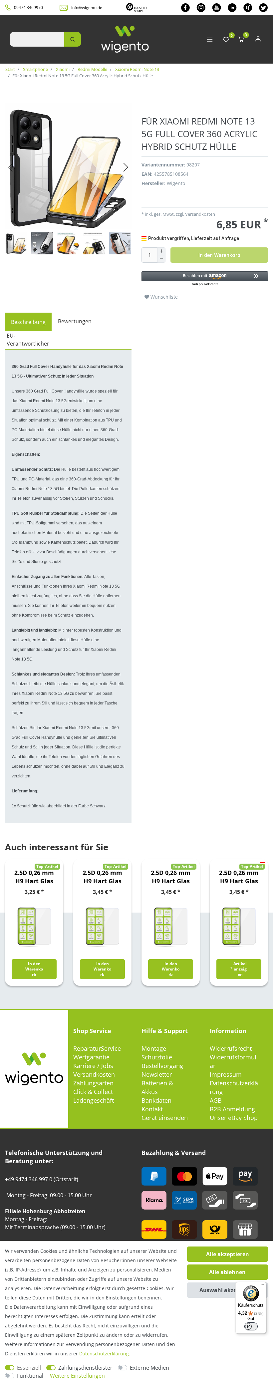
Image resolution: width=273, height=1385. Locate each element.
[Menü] (262, 1286)
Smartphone (35, 69)
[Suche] (72, 39)
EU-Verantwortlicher (28, 339)
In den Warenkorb (219, 255)
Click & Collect (93, 1092)
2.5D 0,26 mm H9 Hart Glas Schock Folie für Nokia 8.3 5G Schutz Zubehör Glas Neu (170, 877)
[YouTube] (216, 7)
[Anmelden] (258, 40)
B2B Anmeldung (232, 1109)
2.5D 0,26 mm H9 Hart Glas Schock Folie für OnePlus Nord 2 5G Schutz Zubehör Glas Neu (239, 877)
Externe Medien (149, 1367)
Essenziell (29, 1367)
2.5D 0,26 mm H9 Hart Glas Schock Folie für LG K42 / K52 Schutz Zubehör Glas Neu (102, 877)
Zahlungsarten (93, 1083)
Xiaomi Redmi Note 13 (136, 69)
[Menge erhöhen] (161, 251)
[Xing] (247, 7)
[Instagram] (200, 7)
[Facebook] (185, 7)
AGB (216, 1100)
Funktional (30, 1375)
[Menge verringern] (161, 259)
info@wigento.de (86, 7)
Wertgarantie (91, 1057)
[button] (204, 278)
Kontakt (152, 1109)
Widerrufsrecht (231, 1048)
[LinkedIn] (232, 7)
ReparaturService (97, 1048)
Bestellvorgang (162, 1066)
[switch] (251, 1326)
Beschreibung (28, 322)
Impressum (226, 1074)
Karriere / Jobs (93, 1066)
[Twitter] (263, 7)
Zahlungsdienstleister (85, 1367)
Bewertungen (75, 321)
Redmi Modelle (92, 69)
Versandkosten (94, 1074)
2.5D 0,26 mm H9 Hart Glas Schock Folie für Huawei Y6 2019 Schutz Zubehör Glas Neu (34, 877)
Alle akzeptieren (227, 1254)
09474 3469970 (28, 7)
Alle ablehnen (227, 1272)
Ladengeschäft (93, 1100)
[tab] (28, 322)
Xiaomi (62, 69)
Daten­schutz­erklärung (104, 1353)
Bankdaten (156, 1100)
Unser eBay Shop (234, 1118)
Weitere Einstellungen (77, 1375)
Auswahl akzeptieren (227, 1290)
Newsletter (156, 1074)
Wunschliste (163, 297)
